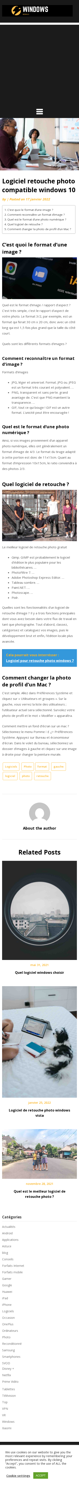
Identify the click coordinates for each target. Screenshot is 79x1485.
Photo (28, 766)
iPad (5, 1298)
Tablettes (8, 1389)
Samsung (8, 1350)
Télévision (9, 1396)
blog (5, 1253)
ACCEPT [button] (41, 1475)
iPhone (7, 1305)
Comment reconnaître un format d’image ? (36, 215)
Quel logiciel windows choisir (39, 972)
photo (26, 776)
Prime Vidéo (10, 1382)
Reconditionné (12, 1344)
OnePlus (7, 1324)
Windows (8, 1422)
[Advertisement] (39, 64)
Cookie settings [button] (18, 1475)
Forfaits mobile (12, 1272)
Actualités (8, 1227)
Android (7, 1233)
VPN (5, 1409)
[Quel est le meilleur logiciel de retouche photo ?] (39, 1152)
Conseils (7, 1259)
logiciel (10, 776)
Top (5, 1402)
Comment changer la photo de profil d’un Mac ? (39, 229)
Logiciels (11, 766)
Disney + (8, 1369)
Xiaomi (6, 1428)
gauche (59, 766)
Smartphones (11, 1357)
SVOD (6, 1363)
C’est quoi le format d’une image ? (30, 210)
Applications (10, 1240)
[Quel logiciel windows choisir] (39, 909)
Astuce (6, 1246)
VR (4, 1415)
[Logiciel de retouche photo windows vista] (39, 1040)
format (42, 766)
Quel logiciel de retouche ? (25, 224)
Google (7, 1285)
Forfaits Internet (13, 1266)
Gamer (6, 1279)
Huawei (7, 1292)
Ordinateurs (10, 1331)
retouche (42, 776)
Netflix (6, 1375)
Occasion (8, 1318)
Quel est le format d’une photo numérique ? (36, 219)
